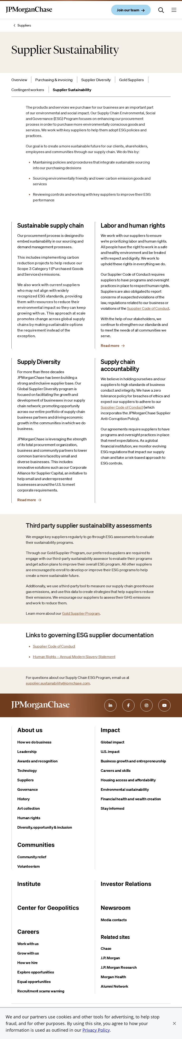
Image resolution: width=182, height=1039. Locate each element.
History (23, 798)
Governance (27, 789)
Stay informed (112, 808)
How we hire (27, 962)
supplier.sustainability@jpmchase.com (58, 683)
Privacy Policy (96, 1030)
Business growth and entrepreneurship (133, 761)
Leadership (26, 751)
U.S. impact (110, 751)
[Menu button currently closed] (174, 10)
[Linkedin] (110, 705)
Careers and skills (116, 770)
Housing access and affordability (128, 780)
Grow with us (28, 953)
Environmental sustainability (125, 789)
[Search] (161, 10)
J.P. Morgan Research (119, 967)
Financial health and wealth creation (131, 798)
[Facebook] (128, 705)
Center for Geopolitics (48, 907)
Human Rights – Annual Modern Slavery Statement (74, 656)
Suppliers (24, 25)
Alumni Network (114, 986)
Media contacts (114, 919)
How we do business (34, 742)
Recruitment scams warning (40, 991)
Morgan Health (113, 976)
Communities (36, 844)
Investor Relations (126, 883)
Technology (26, 770)
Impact (110, 730)
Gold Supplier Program (81, 613)
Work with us (28, 943)
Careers (28, 931)
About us (29, 730)
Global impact (112, 742)
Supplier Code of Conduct (148, 308)
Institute (29, 883)
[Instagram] (146, 705)
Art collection (28, 808)
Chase (106, 948)
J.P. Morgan (110, 957)
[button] (174, 1023)
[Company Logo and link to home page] (29, 13)
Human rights (28, 817)
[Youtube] (164, 705)
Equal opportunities (34, 981)
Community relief (31, 856)
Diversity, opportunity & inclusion (44, 827)
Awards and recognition (37, 761)
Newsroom (116, 907)
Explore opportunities (35, 972)
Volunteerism (28, 866)
